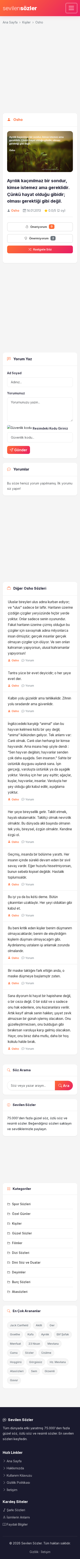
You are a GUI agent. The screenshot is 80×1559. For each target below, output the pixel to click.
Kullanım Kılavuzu (19, 1475)
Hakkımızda (15, 1468)
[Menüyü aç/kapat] (71, 8)
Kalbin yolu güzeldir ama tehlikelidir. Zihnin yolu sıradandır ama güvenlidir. (39, 701)
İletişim (12, 1490)
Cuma (14, 1352)
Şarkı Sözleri (16, 1510)
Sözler (29, 1352)
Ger (52, 1325)
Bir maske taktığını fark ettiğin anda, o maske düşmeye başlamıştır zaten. (36, 973)
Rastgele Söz (42, 249)
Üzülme (46, 1352)
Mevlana (53, 1343)
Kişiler (26, 22)
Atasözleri (17, 1371)
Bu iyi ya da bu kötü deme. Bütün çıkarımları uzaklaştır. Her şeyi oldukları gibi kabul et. (40, 902)
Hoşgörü (16, 1362)
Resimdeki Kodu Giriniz (50, 428)
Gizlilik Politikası (18, 1482)
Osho (39, 22)
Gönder (20, 450)
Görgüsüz (35, 1362)
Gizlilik (34, 1552)
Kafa (31, 1334)
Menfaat (15, 1343)
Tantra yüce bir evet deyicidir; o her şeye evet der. (39, 676)
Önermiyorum (41, 238)
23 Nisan (34, 1343)
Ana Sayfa (10, 22)
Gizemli (50, 1371)
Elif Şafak (63, 1334)
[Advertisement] (40, 71)
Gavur (14, 1380)
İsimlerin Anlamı (18, 1517)
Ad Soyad (14, 373)
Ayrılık (45, 1334)
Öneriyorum (41, 226)
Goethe (15, 1334)
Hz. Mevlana (58, 1362)
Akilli (39, 1325)
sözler (20, 8)
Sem (34, 1371)
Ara (65, 1085)
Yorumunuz (16, 393)
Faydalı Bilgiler (17, 1524)
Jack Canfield (19, 1325)
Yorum (29, 660)
